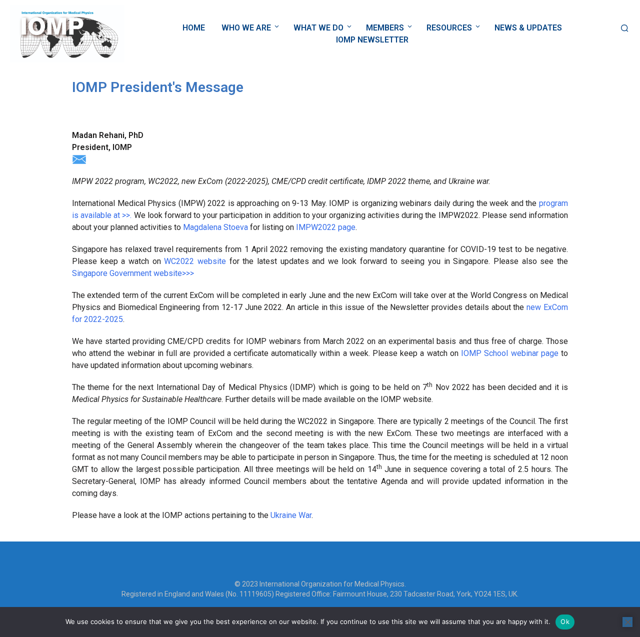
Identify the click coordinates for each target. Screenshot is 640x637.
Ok (565, 622)
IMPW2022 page (326, 227)
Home (193, 27)
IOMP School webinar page (509, 353)
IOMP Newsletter (372, 39)
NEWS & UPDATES (528, 27)
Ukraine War (291, 515)
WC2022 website (195, 261)
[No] (627, 622)
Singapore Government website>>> (133, 273)
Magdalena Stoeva (215, 227)
